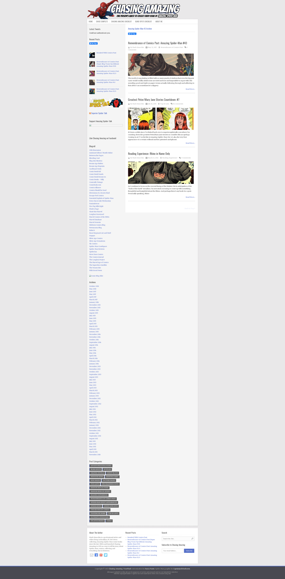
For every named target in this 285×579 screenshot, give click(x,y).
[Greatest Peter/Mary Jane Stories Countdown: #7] (161, 119)
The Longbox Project (97, 260)
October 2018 (94, 286)
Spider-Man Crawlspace (98, 246)
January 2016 (94, 302)
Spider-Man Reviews (96, 249)
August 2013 (93, 377)
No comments (178, 104)
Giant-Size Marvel (95, 212)
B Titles (107, 469)
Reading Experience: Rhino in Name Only (149, 153)
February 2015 (94, 329)
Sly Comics (93, 244)
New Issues (95, 480)
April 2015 (92, 324)
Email (91, 555)
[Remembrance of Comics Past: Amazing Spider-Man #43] (161, 65)
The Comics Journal (96, 257)
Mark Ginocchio (138, 47)
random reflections (99, 488)
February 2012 (94, 423)
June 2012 (92, 412)
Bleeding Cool (94, 158)
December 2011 (94, 428)
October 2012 (94, 401)
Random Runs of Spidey (100, 491)
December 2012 (95, 398)
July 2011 (92, 441)
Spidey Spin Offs (111, 506)
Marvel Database (95, 220)
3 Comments (186, 158)
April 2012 (93, 417)
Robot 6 (92, 230)
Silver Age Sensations (97, 241)
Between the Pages (96, 155)
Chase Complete (102, 21)
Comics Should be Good (97, 190)
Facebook (96, 555)
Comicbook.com (95, 185)
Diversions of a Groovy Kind (99, 193)
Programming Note (110, 484)
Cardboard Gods (95, 169)
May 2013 (92, 385)
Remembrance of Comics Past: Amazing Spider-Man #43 (157, 43)
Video (109, 521)
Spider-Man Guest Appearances (104, 502)
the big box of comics (100, 510)
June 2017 (92, 292)
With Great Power (95, 270)
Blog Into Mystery (95, 161)
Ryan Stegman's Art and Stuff (100, 233)
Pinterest (101, 555)
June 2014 (92, 350)
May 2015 (92, 321)
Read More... (190, 89)
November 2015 (94, 308)
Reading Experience (169, 158)
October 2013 (94, 372)
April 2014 (93, 356)
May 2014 (92, 353)
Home (91, 21)
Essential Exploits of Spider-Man (101, 198)
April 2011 (92, 449)
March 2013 (93, 390)
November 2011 (94, 431)
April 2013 (93, 388)
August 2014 (93, 345)
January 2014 (94, 364)
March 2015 (93, 326)
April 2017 (92, 297)
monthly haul (112, 477)
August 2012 (93, 406)
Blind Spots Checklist (143, 21)
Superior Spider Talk (99, 113)
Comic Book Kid (95, 172)
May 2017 (92, 294)
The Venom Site (95, 268)
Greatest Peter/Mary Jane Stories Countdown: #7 (153, 99)
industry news (97, 477)
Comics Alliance (95, 188)
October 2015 (94, 310)
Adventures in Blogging (101, 466)
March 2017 (93, 300)
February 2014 (94, 361)
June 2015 (92, 318)
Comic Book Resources (97, 177)
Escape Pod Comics (96, 196)
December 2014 (95, 334)
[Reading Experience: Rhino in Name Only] (161, 173)
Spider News (96, 506)
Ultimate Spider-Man (100, 517)
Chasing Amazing (116, 569)
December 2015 (95, 305)
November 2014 (95, 337)
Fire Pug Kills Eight (96, 206)
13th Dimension (95, 150)
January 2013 (94, 396)
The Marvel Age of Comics (99, 262)
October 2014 (94, 340)
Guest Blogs (112, 473)
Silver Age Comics (95, 238)
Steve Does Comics (96, 254)
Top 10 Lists (164, 104)
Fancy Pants (149, 569)
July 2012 (92, 409)
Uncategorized (97, 521)
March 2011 (93, 452)
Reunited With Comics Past (106, 53)
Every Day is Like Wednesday (100, 201)
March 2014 (93, 358)
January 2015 (94, 332)
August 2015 (93, 313)
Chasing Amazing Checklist (121, 21)
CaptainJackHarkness (181, 569)
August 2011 (93, 439)
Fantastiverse (94, 204)
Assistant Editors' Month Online (101, 153)
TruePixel (127, 569)
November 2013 (95, 369)
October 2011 (94, 433)
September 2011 (95, 436)
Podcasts (95, 484)
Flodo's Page (94, 209)
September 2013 (95, 374)
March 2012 (93, 420)
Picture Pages (109, 480)
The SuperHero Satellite (98, 265)
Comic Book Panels (96, 174)
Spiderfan (93, 252)
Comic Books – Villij (96, 180)
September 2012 (95, 404)
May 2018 (92, 289)
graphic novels (97, 473)
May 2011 (92, 447)
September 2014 (95, 342)
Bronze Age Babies (96, 163)
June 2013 (92, 382)
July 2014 (92, 348)
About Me (158, 21)
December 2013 (95, 366)
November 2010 (95, 455)
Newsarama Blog (95, 228)
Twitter (105, 555)
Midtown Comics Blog (97, 225)
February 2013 (94, 393)
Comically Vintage (96, 182)
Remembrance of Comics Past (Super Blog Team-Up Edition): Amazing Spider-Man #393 (108, 64)
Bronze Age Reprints (96, 166)
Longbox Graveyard (96, 214)
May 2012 (92, 415)
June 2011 (92, 444)
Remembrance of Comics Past (172, 47)
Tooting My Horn (98, 513)
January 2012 (94, 425)
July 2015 (92, 316)
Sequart (92, 236)
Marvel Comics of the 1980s (99, 217)
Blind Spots (96, 469)
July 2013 (92, 380)
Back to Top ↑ (190, 208)
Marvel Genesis (95, 222)
